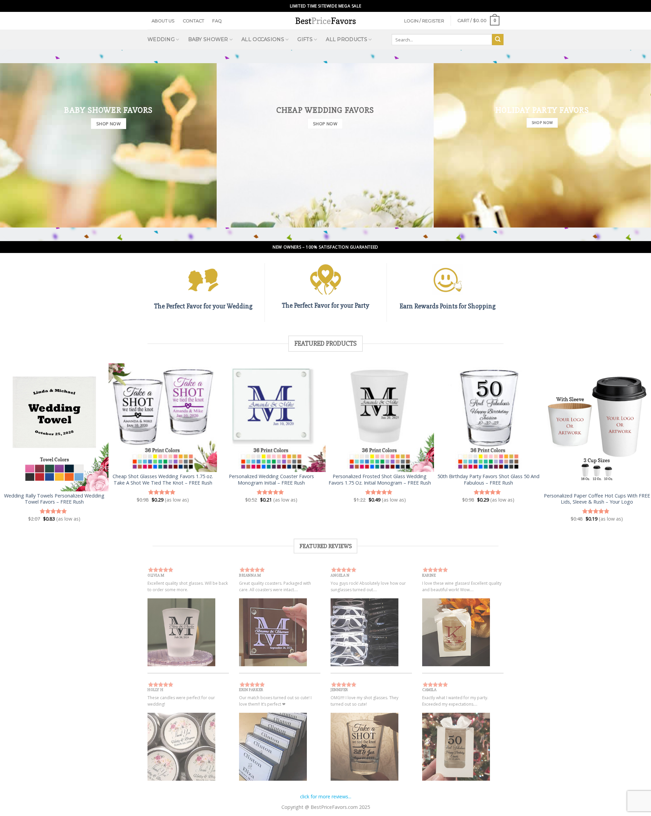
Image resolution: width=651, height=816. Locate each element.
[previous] (22, 442)
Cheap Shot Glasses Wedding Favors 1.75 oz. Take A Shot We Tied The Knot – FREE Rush (163, 479)
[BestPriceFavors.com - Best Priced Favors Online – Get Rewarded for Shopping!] (325, 20)
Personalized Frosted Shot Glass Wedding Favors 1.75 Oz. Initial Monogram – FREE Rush (380, 479)
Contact (193, 20)
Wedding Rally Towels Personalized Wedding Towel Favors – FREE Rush (54, 499)
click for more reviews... (325, 796)
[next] (629, 442)
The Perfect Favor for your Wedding (203, 306)
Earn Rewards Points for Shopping (448, 306)
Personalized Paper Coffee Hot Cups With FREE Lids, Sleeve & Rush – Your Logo (597, 499)
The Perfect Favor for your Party (325, 305)
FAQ (217, 20)
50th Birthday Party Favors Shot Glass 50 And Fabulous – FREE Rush (488, 479)
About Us (163, 20)
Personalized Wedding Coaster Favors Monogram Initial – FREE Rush (271, 479)
